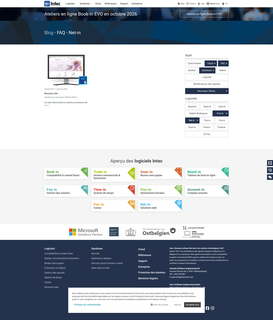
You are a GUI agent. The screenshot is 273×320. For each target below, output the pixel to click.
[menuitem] (71, 4)
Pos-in (222, 120)
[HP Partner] (114, 231)
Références (144, 255)
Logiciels (206, 77)
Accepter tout (192, 304)
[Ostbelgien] (159, 231)
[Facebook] (207, 308)
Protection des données (151, 272)
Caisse (47, 282)
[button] (225, 3)
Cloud (210, 63)
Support (142, 261)
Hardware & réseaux (101, 258)
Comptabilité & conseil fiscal (58, 253)
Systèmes (97, 248)
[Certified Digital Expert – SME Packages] (193, 231)
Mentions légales (148, 278)
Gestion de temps (53, 277)
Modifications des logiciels (207, 84)
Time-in (206, 127)
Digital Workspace (198, 113)
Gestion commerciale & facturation (61, 258)
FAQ (223, 63)
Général (192, 70)
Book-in (207, 106)
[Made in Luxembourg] (130, 231)
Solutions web (51, 287)
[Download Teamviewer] (270, 163)
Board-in (192, 106)
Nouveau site (51, 93)
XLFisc (206, 134)
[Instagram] (212, 308)
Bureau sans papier (54, 263)
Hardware (207, 70)
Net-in (74, 97)
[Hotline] (270, 170)
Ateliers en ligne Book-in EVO (204, 14)
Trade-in (221, 127)
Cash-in (222, 106)
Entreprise (144, 266)
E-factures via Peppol (55, 268)
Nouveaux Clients (63, 97)
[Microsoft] (86, 231)
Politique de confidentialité (87, 304)
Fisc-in (220, 113)
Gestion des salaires (54, 272)
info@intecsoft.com (184, 277)
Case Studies (194, 63)
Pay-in (207, 120)
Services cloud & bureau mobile (107, 263)
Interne (222, 70)
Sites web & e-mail (100, 268)
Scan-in (192, 127)
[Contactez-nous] (270, 177)
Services (95, 253)
